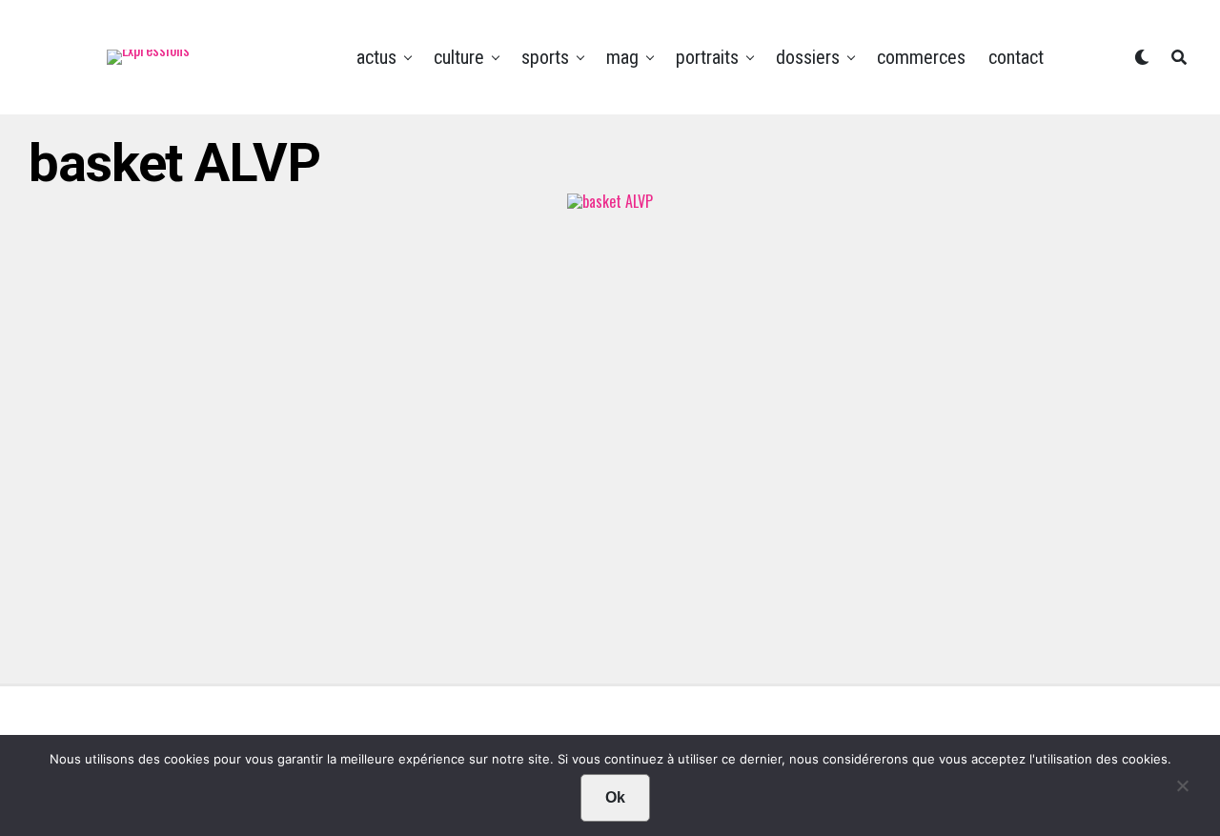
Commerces (921, 57)
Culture (459, 57)
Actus (376, 57)
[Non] (1182, 790)
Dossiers (808, 57)
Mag (622, 57)
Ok (615, 797)
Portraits (707, 57)
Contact (1016, 57)
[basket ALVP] (610, 201)
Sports (545, 57)
